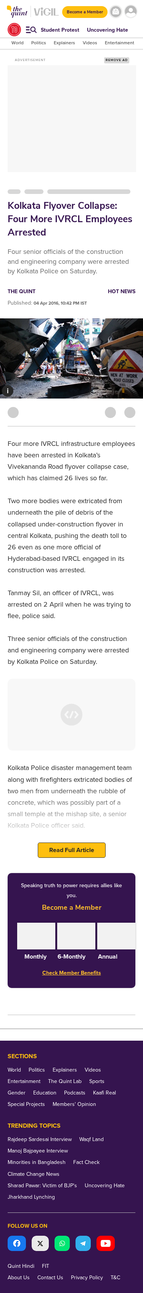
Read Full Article (71, 850)
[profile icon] (130, 11)
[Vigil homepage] (46, 15)
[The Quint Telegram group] (83, 1244)
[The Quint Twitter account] (40, 1244)
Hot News (121, 291)
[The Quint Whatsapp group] (62, 1244)
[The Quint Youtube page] (105, 1244)
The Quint (21, 291)
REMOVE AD (117, 60)
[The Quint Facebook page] (17, 1244)
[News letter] (115, 11)
